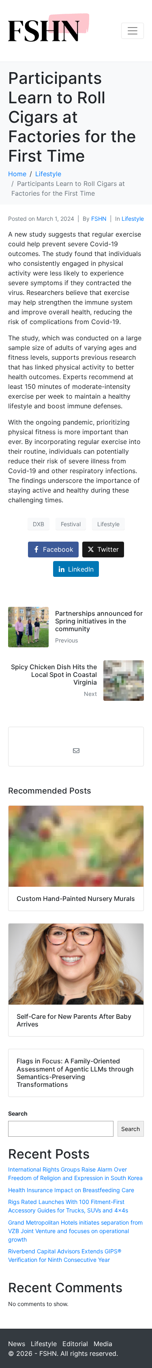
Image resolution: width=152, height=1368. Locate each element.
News (16, 1344)
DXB (38, 524)
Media (103, 1344)
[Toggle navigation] (132, 31)
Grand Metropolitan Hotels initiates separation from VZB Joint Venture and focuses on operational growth (75, 1231)
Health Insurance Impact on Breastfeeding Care (71, 1190)
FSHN (99, 218)
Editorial (75, 1344)
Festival (71, 524)
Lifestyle (133, 218)
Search (18, 1113)
